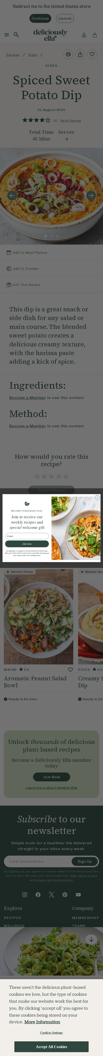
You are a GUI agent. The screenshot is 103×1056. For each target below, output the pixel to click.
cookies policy (35, 555)
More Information (42, 1022)
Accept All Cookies (51, 1047)
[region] (51, 1017)
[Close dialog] (97, 497)
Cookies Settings (51, 1032)
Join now (27, 544)
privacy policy (21, 555)
